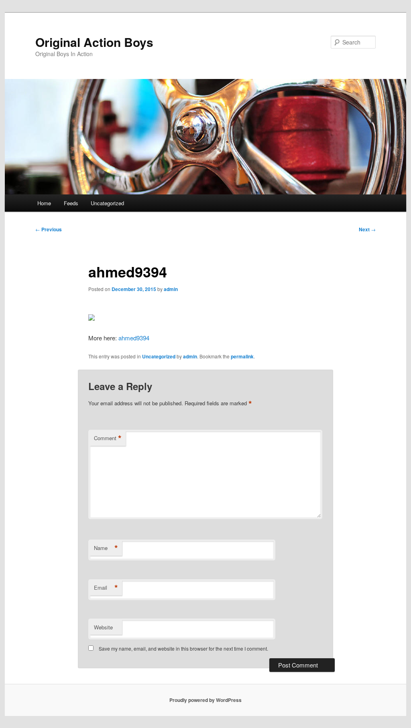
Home (44, 203)
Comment (108, 438)
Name (106, 548)
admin (171, 289)
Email (106, 587)
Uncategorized (107, 203)
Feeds (71, 203)
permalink (242, 356)
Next (367, 229)
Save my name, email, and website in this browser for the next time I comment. (183, 648)
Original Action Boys (94, 42)
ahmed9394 (133, 338)
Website (103, 627)
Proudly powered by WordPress (205, 700)
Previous (48, 229)
